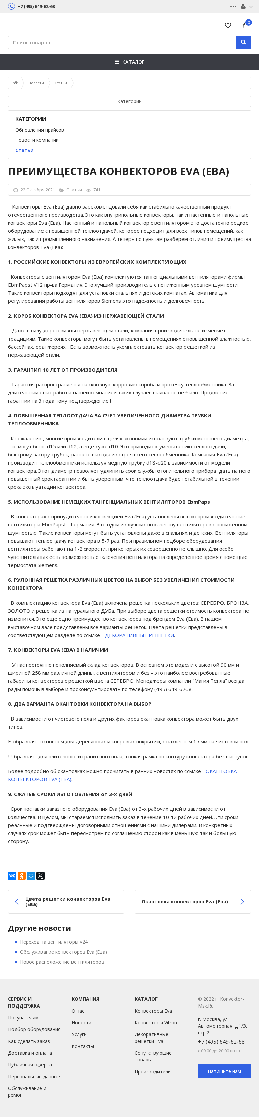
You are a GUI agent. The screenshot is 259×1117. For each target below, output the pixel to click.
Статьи (61, 82)
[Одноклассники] (22, 876)
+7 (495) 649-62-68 (221, 1041)
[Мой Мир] (31, 876)
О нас (77, 1011)
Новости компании (37, 140)
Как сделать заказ (29, 1041)
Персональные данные (34, 1076)
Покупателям (23, 1017)
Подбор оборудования (34, 1029)
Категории (129, 101)
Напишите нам (224, 1071)
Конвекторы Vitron (156, 1022)
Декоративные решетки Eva (151, 1037)
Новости (36, 82)
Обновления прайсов (39, 130)
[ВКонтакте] (12, 876)
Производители (153, 1071)
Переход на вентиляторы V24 (54, 941)
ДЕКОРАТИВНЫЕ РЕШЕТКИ (139, 635)
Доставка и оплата (30, 1053)
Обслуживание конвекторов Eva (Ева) (63, 952)
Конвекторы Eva (153, 1011)
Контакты (82, 1046)
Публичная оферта (30, 1064)
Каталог (133, 62)
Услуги (79, 1034)
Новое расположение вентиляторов (62, 962)
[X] (40, 876)
